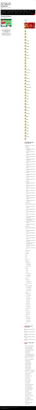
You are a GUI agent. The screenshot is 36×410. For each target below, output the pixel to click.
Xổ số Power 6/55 (27, 58)
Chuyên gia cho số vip (10, 11)
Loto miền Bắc (26, 119)
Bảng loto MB (28, 314)
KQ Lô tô (26, 309)
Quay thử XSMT (28, 318)
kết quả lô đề (33, 370)
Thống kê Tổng (27, 110)
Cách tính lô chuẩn (27, 351)
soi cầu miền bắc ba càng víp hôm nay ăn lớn (30, 332)
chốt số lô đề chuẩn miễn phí (28, 347)
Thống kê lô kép (28, 303)
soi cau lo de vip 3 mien (28, 380)
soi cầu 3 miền (27, 391)
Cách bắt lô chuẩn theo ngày (29, 348)
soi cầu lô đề (31, 395)
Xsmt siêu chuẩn (30, 10)
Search (25, 20)
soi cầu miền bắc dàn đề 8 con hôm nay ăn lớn (30, 340)
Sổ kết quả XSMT (27, 49)
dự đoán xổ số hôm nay (28, 367)
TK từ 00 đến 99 (27, 116)
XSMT (29, 11)
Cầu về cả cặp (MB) (27, 84)
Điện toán (26, 278)
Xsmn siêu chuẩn (3, 11)
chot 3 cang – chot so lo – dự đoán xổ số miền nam (6, 4)
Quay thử (26, 315)
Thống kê (26, 292)
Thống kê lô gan (28, 306)
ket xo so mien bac (27, 370)
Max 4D (27, 270)
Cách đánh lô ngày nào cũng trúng (29, 354)
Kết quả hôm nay (27, 40)
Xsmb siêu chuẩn (19, 10)
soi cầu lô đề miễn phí (27, 398)
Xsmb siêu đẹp (25, 10)
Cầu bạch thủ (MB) (27, 78)
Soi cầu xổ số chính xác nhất (28, 402)
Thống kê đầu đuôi (27, 90)
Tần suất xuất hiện (27, 113)
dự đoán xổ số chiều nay (28, 363)
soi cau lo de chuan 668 (28, 373)
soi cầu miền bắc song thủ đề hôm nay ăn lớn (30, 330)
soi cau (8, 408)
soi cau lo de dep (27, 374)
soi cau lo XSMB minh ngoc (28, 387)
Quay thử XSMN (28, 320)
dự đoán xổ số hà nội (27, 366)
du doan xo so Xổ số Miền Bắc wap (29, 359)
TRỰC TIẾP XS (21, 11)
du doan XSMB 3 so (27, 360)
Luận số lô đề (16, 11)
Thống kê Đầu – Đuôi (27, 107)
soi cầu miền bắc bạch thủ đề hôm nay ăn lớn (30, 337)
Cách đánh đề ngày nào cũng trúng (29, 355)
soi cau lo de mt (27, 377)
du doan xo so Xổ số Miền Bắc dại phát (29, 357)
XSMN (27, 11)
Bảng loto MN (28, 312)
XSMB (24, 11)
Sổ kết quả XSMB (27, 43)
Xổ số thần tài (26, 75)
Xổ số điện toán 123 (27, 72)
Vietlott (26, 267)
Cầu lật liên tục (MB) (27, 81)
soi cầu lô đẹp (27, 395)
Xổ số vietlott (26, 52)
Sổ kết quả (26, 261)
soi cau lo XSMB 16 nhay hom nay (29, 384)
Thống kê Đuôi (26, 104)
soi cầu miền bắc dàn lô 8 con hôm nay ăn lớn (30, 335)
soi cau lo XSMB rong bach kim (29, 388)
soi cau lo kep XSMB (27, 381)
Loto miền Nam (27, 122)
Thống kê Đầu (28, 301)
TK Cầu (26, 284)
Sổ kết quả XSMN (27, 46)
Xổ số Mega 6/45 (27, 55)
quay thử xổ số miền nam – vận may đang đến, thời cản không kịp (6, 31)
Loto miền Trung (27, 125)
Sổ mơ (2, 14)
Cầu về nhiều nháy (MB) (28, 87)
